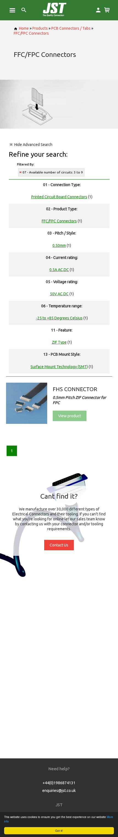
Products (40, 28)
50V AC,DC (59, 294)
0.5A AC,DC (59, 269)
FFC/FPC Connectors (31, 33)
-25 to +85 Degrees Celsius (59, 318)
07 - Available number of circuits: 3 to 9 (53, 172)
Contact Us (59, 545)
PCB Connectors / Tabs (71, 28)
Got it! (59, 830)
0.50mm (59, 245)
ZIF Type (59, 342)
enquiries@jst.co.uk (59, 790)
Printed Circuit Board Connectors (59, 197)
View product (69, 416)
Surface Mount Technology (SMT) (59, 366)
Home (24, 28)
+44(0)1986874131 (59, 783)
